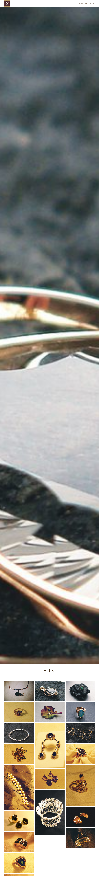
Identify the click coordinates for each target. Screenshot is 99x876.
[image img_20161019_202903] (81, 817)
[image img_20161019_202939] (81, 733)
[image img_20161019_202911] (19, 754)
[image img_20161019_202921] (19, 733)
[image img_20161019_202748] (81, 859)
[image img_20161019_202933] (81, 754)
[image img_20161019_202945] (50, 746)
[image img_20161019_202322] (81, 712)
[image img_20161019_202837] (19, 842)
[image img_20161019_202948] (19, 712)
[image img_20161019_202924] (50, 779)
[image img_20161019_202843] (81, 838)
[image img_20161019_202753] (19, 863)
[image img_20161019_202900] (19, 821)
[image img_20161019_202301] (50, 712)
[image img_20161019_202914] (81, 786)
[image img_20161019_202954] (19, 691)
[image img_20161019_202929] (50, 813)
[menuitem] (81, 3)
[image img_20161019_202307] (81, 691)
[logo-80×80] (7, 3)
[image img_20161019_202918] (19, 788)
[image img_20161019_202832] (50, 846)
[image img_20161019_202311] (50, 691)
